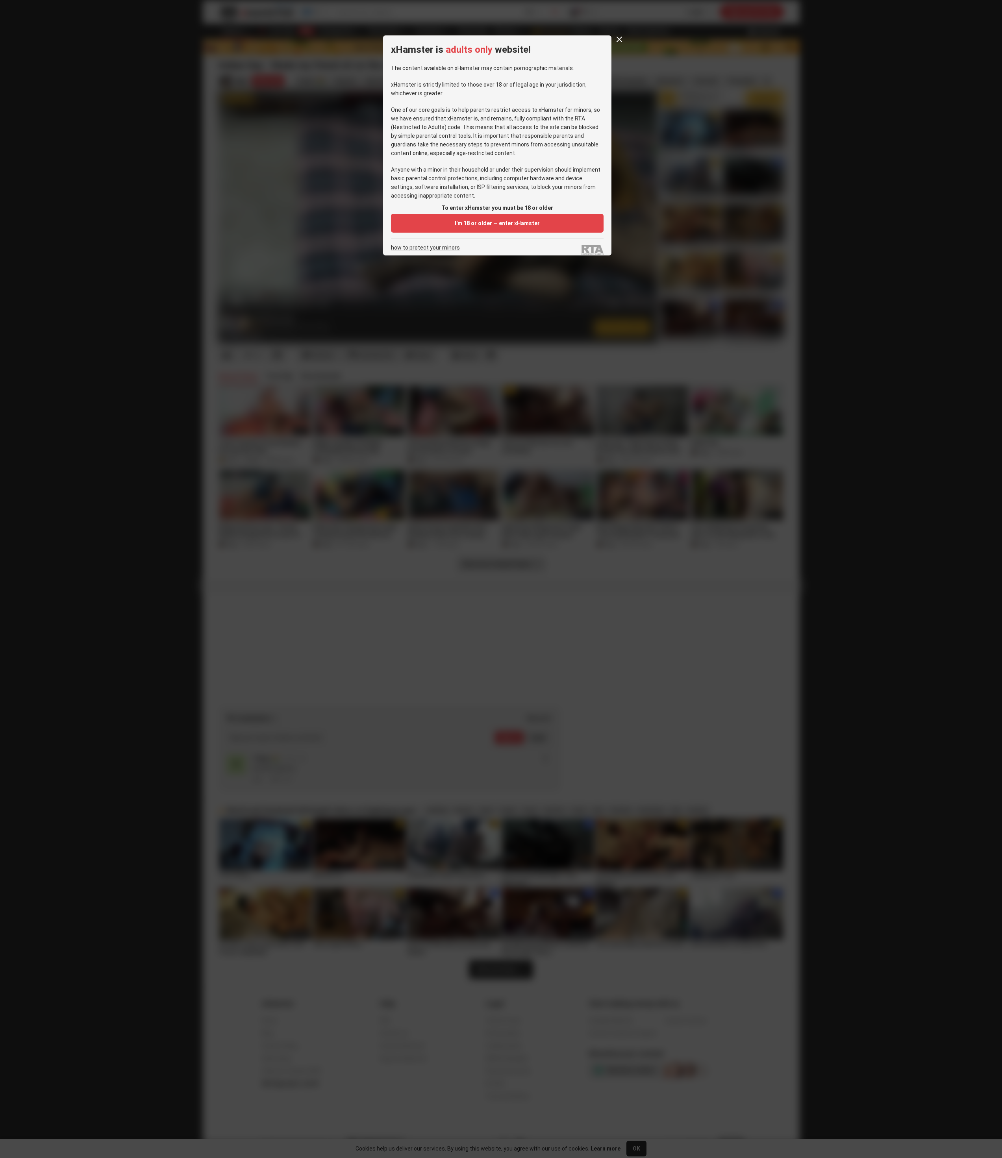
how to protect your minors (425, 248)
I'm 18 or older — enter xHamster (497, 223)
